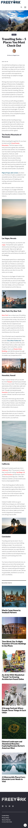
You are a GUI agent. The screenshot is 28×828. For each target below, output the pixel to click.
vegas (3, 245)
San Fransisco (8, 474)
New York (5, 315)
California (5, 470)
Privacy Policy (5, 817)
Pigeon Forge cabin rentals (10, 173)
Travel (14, 34)
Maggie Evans (16, 55)
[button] (21, 7)
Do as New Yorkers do (14, 340)
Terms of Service (6, 819)
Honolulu (5, 392)
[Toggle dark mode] (25, 825)
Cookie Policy (5, 815)
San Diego (19, 472)
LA (24, 472)
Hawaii (9, 382)
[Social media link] (2, 806)
